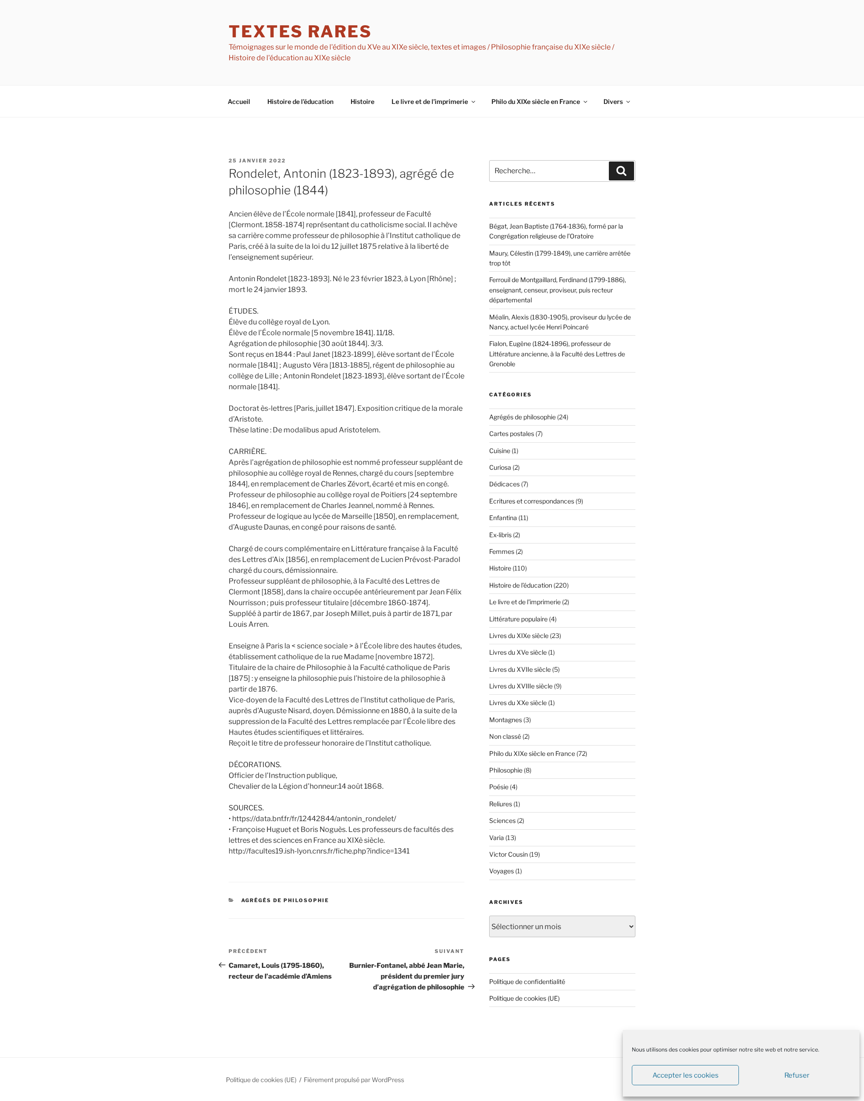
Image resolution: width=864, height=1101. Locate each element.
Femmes (501, 551)
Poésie (498, 787)
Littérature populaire (518, 619)
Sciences (502, 820)
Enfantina (503, 517)
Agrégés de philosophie (285, 900)
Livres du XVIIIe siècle (521, 686)
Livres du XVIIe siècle (520, 669)
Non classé (505, 736)
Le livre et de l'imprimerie (525, 602)
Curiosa (500, 467)
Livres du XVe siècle (518, 652)
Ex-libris (500, 535)
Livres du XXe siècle (518, 702)
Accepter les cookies (685, 1075)
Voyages (501, 871)
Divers (613, 101)
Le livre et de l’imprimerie (430, 101)
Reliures (500, 804)
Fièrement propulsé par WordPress (354, 1079)
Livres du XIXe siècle (519, 635)
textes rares (300, 31)
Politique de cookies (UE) (524, 998)
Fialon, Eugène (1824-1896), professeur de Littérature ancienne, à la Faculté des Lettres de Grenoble (557, 354)
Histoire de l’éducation (300, 101)
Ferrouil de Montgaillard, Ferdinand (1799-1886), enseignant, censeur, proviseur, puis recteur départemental (557, 290)
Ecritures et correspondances (531, 501)
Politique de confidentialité (527, 981)
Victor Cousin (508, 854)
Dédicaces (504, 484)
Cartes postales (511, 433)
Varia (496, 837)
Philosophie (505, 770)
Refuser (797, 1075)
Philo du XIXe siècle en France (535, 101)
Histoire (362, 101)
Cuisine (499, 450)
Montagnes (505, 720)
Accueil (239, 101)
